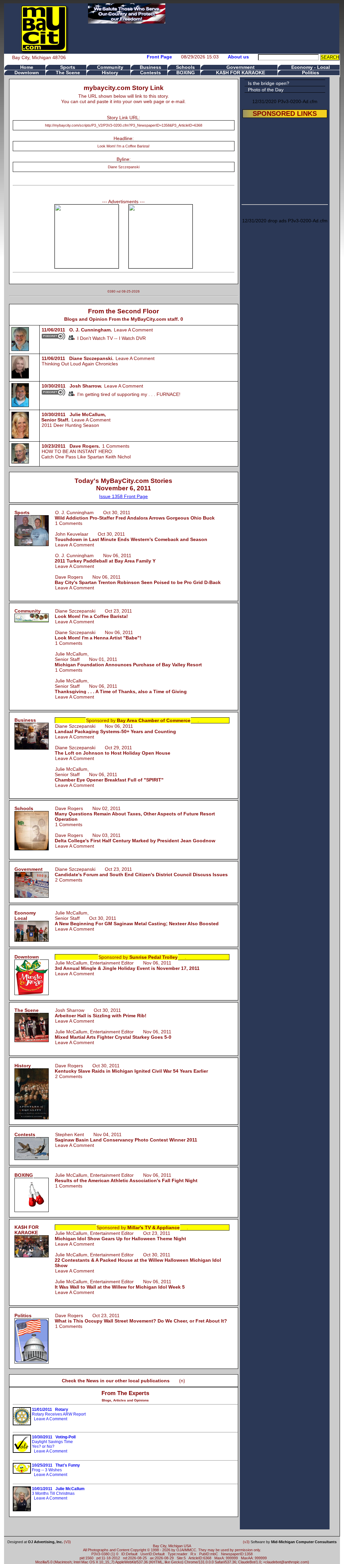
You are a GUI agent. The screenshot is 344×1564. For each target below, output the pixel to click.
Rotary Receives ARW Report (59, 1412)
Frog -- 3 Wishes (56, 1467)
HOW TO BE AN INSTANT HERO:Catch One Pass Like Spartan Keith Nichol (86, 454)
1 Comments (115, 446)
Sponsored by (138, 720)
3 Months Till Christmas (58, 1491)
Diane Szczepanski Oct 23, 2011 (93, 613)
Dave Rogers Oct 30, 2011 (131, 1068)
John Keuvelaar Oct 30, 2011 (131, 536)
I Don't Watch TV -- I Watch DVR (110, 338)
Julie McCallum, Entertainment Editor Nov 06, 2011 (127, 965)
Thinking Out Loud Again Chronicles (80, 363)
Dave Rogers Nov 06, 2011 (138, 579)
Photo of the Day (266, 89)
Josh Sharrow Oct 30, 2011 (100, 1013)
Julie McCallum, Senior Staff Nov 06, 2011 (109, 774)
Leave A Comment (133, 329)
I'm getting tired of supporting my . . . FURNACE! (127, 394)
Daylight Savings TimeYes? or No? (54, 1442)
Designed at (35, 1542)
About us (238, 56)
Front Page (159, 56)
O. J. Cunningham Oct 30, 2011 (135, 515)
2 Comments (68, 880)
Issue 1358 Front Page (123, 496)
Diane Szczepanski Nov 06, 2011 (98, 635)
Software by (294, 1542)
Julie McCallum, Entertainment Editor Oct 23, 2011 (120, 1236)
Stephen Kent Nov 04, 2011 (126, 1137)
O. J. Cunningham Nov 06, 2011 (105, 558)
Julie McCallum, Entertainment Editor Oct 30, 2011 (138, 1260)
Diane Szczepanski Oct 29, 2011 (112, 750)
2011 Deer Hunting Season (70, 425)
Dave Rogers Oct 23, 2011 (141, 1318)
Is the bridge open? (268, 83)
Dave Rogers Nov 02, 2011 (135, 814)
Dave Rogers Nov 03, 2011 (135, 838)
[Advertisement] (285, 160)
